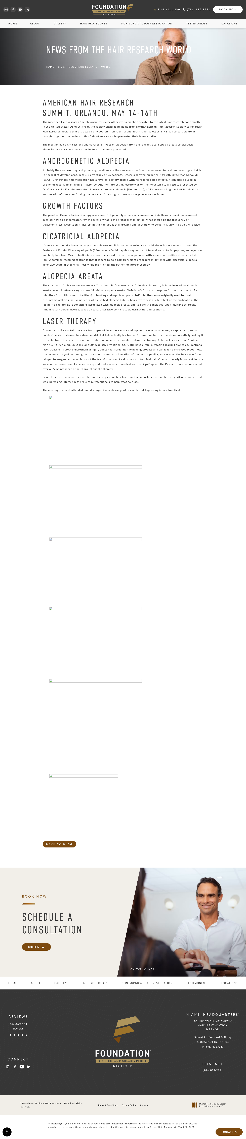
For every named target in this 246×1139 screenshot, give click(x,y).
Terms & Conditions (108, 1105)
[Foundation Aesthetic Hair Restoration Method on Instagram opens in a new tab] (6, 9)
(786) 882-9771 (185, 1127)
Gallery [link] (60, 23)
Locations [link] (229, 23)
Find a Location (169, 9)
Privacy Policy (129, 1105)
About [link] (35, 23)
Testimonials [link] (196, 23)
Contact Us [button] (229, 1132)
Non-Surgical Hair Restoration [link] (146, 23)
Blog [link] (61, 66)
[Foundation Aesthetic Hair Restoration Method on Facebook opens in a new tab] (13, 9)
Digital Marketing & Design (212, 1105)
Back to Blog (59, 844)
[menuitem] (6, 9)
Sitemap (144, 1105)
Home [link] (12, 23)
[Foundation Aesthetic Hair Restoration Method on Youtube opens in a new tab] (20, 9)
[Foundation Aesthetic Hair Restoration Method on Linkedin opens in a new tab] (27, 9)
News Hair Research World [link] (89, 66)
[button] (7, 1131)
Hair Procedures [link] (93, 23)
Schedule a (52, 923)
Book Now (228, 9)
